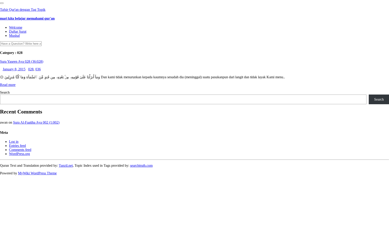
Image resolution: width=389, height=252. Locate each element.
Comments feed (20, 150)
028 (31, 69)
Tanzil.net (66, 165)
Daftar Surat (17, 31)
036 (38, 69)
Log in (13, 141)
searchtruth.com (141, 165)
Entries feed (17, 146)
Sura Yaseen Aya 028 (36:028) (21, 61)
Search (5, 92)
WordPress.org (19, 154)
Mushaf (14, 35)
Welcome (15, 27)
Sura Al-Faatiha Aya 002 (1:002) (36, 122)
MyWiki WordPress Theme (37, 173)
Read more (8, 85)
